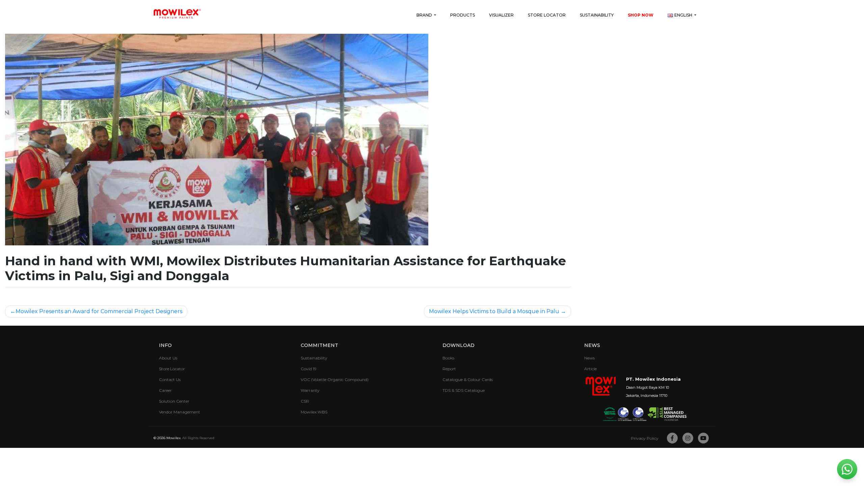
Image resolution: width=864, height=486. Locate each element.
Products (462, 15)
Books (448, 357)
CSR (305, 401)
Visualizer (501, 15)
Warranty (310, 390)
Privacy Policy (644, 438)
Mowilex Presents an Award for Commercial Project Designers (99, 311)
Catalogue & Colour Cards (467, 379)
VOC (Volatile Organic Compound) (335, 379)
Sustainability (597, 15)
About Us (168, 357)
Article (590, 368)
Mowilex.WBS (314, 411)
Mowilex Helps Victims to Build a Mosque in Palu (494, 311)
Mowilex (173, 438)
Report (449, 368)
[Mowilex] (177, 14)
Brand (424, 15)
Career (165, 390)
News (589, 357)
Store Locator (547, 15)
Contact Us (170, 379)
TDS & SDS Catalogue (463, 390)
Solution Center (174, 401)
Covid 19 (309, 368)
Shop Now (640, 15)
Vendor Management (179, 411)
